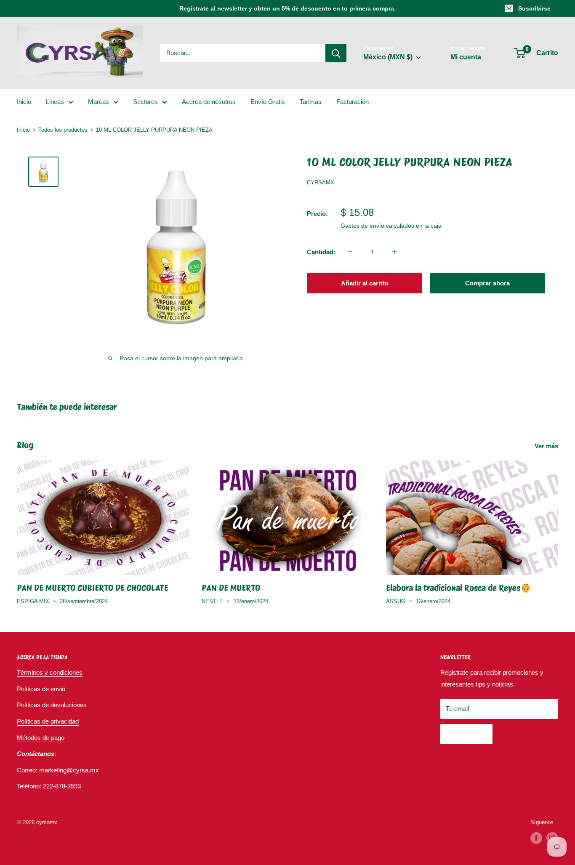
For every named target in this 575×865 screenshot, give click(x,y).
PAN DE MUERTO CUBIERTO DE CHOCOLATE (92, 588)
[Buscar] (335, 53)
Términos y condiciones (50, 672)
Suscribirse (534, 8)
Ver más (547, 446)
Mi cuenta (465, 57)
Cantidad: (321, 251)
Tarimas (311, 101)
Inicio (24, 101)
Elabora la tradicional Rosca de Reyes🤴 (458, 588)
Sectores (145, 101)
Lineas (55, 101)
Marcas (98, 101)
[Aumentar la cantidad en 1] (394, 252)
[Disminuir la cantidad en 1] (350, 252)
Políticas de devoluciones (52, 704)
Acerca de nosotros (209, 101)
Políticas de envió (41, 688)
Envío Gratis (267, 101)
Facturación (352, 101)
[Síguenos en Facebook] (536, 838)
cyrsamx (320, 182)
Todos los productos (63, 130)
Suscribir (466, 733)
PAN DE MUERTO (231, 588)
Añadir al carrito (365, 282)
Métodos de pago (40, 737)
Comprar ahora (487, 282)
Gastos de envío (362, 225)
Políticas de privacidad (48, 721)
